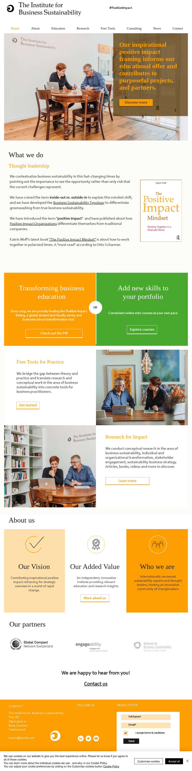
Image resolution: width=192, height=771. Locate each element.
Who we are (157, 566)
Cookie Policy (111, 766)
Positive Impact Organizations (33, 224)
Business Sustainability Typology (78, 203)
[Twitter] (88, 738)
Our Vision (34, 566)
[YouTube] (96, 738)
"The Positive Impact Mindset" (72, 240)
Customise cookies (148, 761)
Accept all (174, 761)
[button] (16, 706)
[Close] (187, 761)
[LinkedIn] (81, 738)
